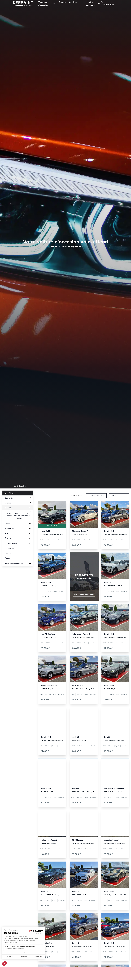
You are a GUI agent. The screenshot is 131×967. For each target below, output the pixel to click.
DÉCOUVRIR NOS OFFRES (84, 594)
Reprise (62, 2)
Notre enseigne (90, 3)
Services (73, 2)
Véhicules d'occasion (43, 3)
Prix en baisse (52, 526)
